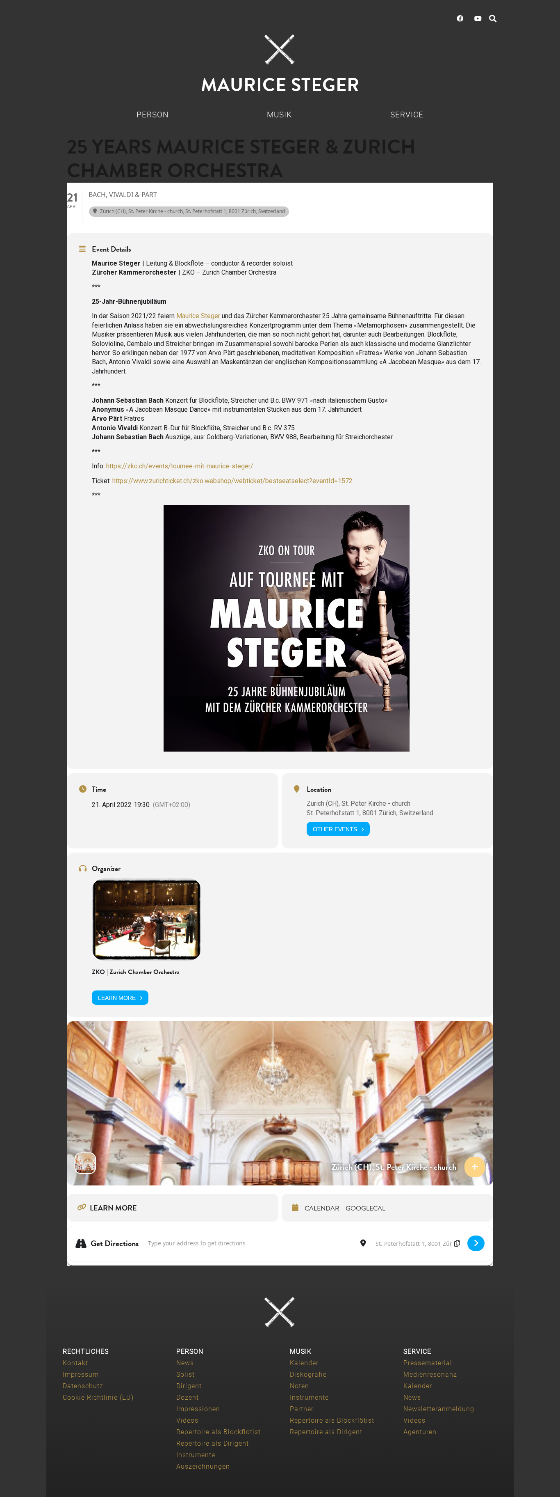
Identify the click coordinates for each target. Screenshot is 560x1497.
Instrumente (195, 1455)
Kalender (304, 1363)
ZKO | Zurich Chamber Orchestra (136, 972)
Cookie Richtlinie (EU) (98, 1397)
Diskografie (308, 1374)
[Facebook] (460, 18)
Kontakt (75, 1363)
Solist (185, 1374)
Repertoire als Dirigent (212, 1443)
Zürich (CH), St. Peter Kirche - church (358, 803)
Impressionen (198, 1409)
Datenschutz (83, 1386)
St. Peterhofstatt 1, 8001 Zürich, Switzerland (370, 813)
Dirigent (189, 1386)
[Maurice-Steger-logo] (280, 49)
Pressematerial (427, 1363)
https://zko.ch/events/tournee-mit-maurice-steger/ (179, 466)
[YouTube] (478, 18)
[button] (493, 18)
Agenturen (420, 1432)
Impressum (81, 1374)
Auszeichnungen (203, 1466)
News (185, 1363)
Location (319, 789)
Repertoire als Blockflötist (218, 1432)
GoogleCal (365, 1208)
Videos (187, 1420)
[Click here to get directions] (476, 1243)
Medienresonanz (430, 1374)
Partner (302, 1409)
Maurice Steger (198, 316)
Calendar (322, 1208)
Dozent (187, 1397)
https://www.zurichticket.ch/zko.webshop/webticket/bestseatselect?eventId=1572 (232, 481)
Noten (299, 1386)
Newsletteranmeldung (438, 1409)
